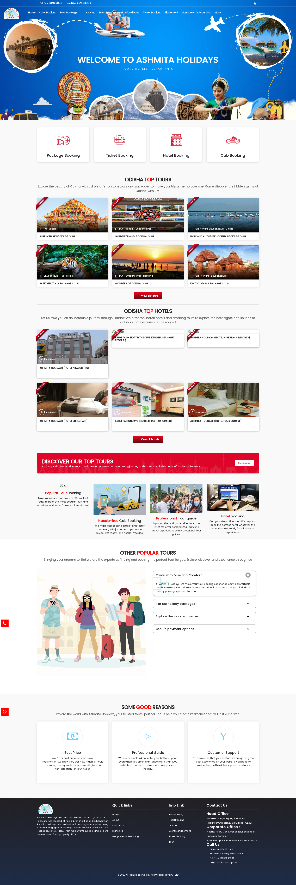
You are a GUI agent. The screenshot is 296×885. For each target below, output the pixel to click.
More (218, 12)
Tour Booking (176, 814)
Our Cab (90, 12)
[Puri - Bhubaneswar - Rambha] (148, 262)
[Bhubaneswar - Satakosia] (72, 262)
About (115, 820)
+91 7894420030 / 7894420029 (227, 853)
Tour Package (69, 12)
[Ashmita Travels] (11, 14)
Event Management (111, 12)
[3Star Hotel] (72, 399)
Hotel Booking (47, 12)
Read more (244, 463)
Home (31, 12)
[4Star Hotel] (72, 346)
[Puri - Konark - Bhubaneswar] (148, 215)
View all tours (149, 295)
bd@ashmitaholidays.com (224, 862)
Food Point (133, 12)
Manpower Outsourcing (196, 12)
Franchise (117, 830)
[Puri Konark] (72, 215)
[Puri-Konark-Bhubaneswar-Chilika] (223, 215)
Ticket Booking (152, 12)
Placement (171, 12)
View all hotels (149, 439)
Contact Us (118, 825)
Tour (171, 841)
